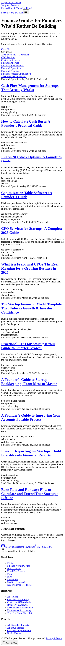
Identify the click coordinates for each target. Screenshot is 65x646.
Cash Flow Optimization (19, 630)
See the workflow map (12, 12)
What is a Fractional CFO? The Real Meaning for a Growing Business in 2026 (29, 268)
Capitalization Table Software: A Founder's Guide (26, 195)
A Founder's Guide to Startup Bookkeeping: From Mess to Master (29, 382)
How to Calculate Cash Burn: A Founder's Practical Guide (25, 123)
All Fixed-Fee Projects (18, 625)
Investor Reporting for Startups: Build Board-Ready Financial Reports (31, 453)
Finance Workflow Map (18, 565)
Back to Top (11, 643)
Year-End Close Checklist (19, 613)
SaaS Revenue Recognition (20, 607)
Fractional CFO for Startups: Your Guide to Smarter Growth (28, 346)
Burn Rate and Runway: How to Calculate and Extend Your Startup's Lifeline (29, 494)
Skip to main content (11, 2)
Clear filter (6, 49)
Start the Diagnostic (16, 582)
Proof (24, 8)
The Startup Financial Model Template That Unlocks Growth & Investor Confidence (31, 308)
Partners (10, 5)
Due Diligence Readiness (19, 585)
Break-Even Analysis (17, 605)
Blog (29, 8)
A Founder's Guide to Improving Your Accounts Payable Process (30, 417)
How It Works (15, 8)
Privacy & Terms (54, 638)
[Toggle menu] (26, 11)
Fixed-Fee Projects (16, 571)
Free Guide (12, 579)
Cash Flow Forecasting (18, 599)
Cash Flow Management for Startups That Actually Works (29, 88)
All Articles (12, 596)
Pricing (4, 8)
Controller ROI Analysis (19, 602)
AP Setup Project (15, 627)
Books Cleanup (14, 633)
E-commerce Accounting (19, 610)
